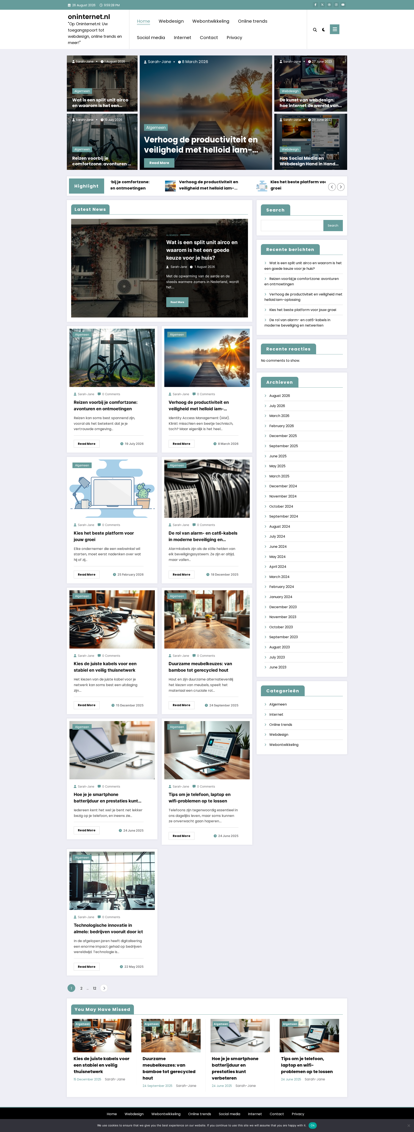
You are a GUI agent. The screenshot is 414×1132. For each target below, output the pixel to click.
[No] (408, 1125)
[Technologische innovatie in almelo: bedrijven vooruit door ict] (112, 880)
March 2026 (279, 415)
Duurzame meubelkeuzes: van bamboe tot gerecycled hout (200, 667)
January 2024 (280, 596)
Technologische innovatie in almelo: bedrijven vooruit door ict (108, 928)
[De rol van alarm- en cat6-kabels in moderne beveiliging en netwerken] (207, 488)
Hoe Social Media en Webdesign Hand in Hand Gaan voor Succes (307, 161)
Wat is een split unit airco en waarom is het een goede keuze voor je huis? (100, 102)
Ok (313, 1125)
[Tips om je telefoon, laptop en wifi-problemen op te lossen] (207, 749)
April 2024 (277, 566)
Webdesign (171, 21)
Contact (209, 38)
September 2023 (283, 637)
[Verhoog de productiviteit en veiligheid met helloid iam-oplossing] (207, 357)
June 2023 (277, 667)
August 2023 (279, 647)
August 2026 (279, 395)
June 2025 (278, 456)
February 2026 (281, 425)
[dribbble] (329, 4)
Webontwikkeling (210, 21)
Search (275, 210)
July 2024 (277, 536)
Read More (225, 162)
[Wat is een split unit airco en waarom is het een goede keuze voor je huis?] (102, 83)
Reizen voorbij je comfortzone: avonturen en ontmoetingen (102, 161)
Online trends (252, 21)
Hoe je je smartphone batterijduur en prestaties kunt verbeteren (106, 798)
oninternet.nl (89, 16)
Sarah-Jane (84, 61)
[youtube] (343, 4)
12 (94, 988)
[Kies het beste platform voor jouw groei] (112, 488)
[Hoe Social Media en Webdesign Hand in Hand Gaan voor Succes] (310, 141)
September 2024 (283, 516)
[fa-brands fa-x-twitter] (322, 4)
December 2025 (283, 435)
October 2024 (281, 506)
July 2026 (277, 405)
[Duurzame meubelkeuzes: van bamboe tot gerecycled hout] (207, 619)
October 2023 (281, 627)
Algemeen (82, 91)
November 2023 (282, 616)
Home (143, 21)
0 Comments (111, 394)
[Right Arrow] (341, 187)
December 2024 (283, 486)
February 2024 (281, 586)
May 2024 (277, 556)
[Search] (315, 29)
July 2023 (277, 657)
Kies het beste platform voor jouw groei (255, 185)
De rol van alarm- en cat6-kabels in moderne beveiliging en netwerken (203, 536)
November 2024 (283, 496)
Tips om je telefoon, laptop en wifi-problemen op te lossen (200, 798)
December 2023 (283, 607)
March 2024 (279, 576)
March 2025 (279, 476)
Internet (182, 38)
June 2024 (278, 546)
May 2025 (277, 466)
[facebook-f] (315, 4)
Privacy (234, 38)
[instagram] (336, 4)
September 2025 (283, 446)
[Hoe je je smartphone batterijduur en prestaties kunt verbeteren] (112, 749)
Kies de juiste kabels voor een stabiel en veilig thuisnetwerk (105, 667)
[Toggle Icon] (334, 29)
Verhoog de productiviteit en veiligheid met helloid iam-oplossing (159, 185)
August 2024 (279, 526)
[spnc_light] (323, 29)
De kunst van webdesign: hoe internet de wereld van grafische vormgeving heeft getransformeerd (311, 102)
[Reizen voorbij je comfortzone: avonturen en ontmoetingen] (102, 141)
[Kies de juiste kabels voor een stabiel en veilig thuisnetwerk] (112, 619)
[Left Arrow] (332, 187)
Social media (151, 38)
